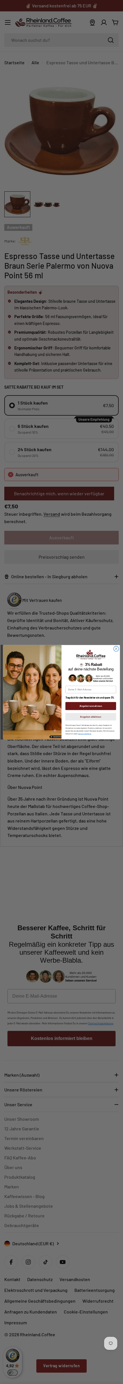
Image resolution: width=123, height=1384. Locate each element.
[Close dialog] (116, 648)
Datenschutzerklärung (84, 734)
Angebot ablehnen (90, 716)
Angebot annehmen (91, 706)
